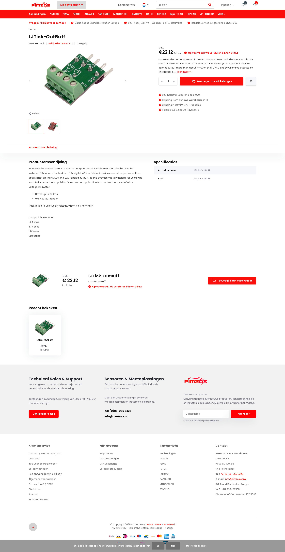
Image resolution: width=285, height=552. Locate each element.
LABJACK (88, 14)
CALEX (149, 14)
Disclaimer (35, 489)
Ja (158, 545)
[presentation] (30, 81)
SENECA (161, 14)
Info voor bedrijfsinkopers (43, 463)
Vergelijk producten (111, 468)
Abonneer (244, 413)
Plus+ (158, 524)
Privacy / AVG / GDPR (41, 484)
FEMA (66, 14)
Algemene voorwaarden (42, 479)
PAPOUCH (104, 14)
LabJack (40, 43)
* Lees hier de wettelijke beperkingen (201, 420)
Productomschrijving (43, 147)
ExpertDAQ (176, 14)
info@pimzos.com (117, 416)
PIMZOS (54, 14)
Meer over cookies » (197, 545)
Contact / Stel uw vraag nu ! (45, 453)
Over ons (34, 458)
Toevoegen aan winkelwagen (214, 81)
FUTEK (76, 14)
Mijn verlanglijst (108, 463)
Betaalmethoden (38, 468)
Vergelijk (83, 43)
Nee (173, 545)
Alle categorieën (70, 4)
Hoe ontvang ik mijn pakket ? (45, 474)
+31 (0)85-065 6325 (118, 411)
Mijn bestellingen (109, 458)
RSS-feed (169, 524)
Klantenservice (126, 4)
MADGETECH (120, 14)
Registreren (106, 453)
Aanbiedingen (37, 14)
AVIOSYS (137, 14)
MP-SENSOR (207, 14)
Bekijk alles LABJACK (59, 43)
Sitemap (33, 494)
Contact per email (43, 413)
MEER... (221, 14)
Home (32, 29)
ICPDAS (191, 14)
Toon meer (183, 71)
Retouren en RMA (38, 499)
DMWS (149, 524)
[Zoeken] (210, 5)
